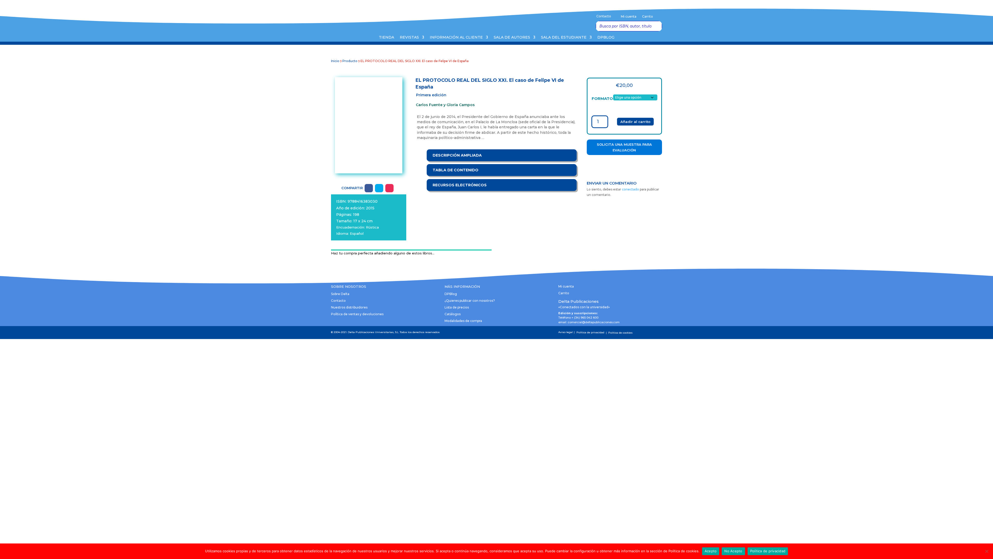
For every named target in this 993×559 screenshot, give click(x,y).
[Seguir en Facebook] (369, 188)
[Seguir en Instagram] (389, 188)
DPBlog (605, 37)
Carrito (647, 16)
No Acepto (733, 551)
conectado (630, 189)
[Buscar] (656, 26)
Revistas (409, 37)
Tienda (386, 37)
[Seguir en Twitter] (379, 188)
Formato (602, 98)
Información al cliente (456, 37)
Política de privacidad (768, 551)
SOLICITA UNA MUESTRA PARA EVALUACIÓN (624, 147)
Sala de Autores (512, 37)
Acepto (711, 551)
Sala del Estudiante (563, 37)
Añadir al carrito (635, 122)
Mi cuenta (628, 16)
